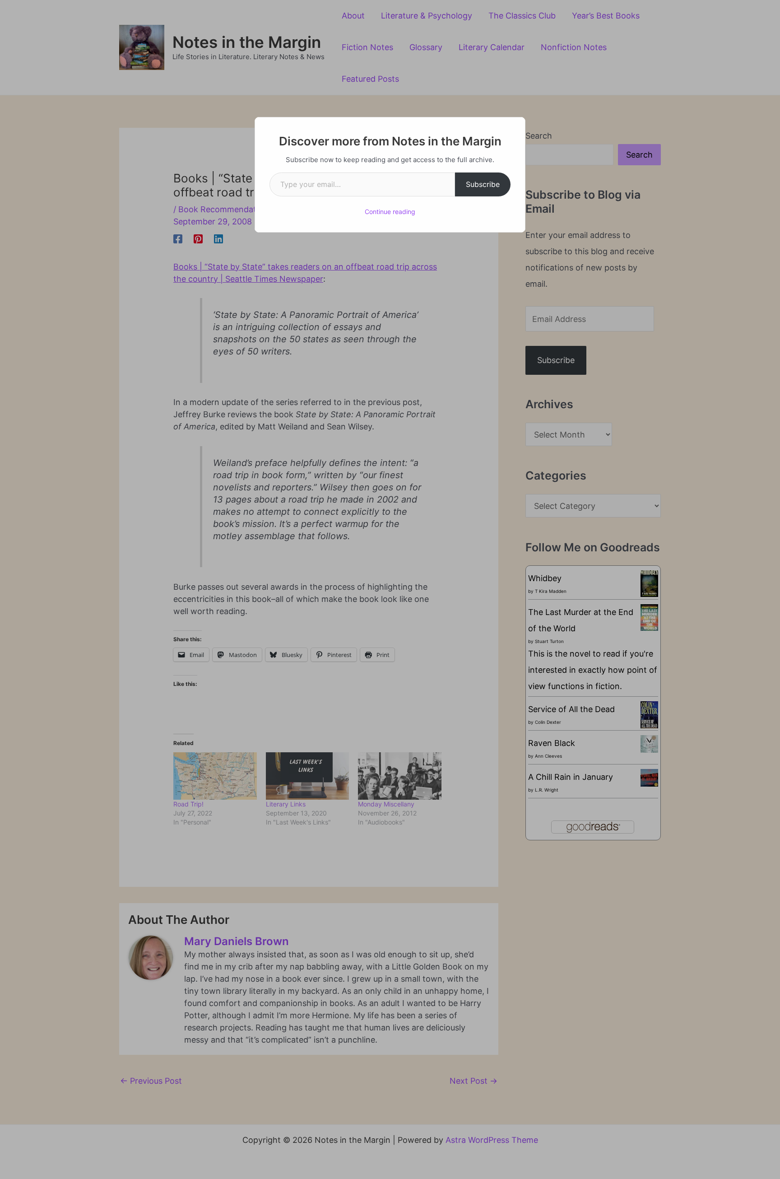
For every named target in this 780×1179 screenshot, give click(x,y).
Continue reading (390, 211)
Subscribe (483, 184)
